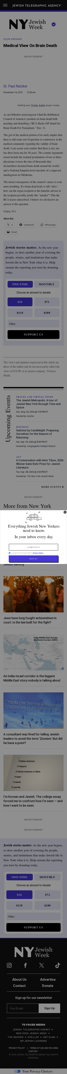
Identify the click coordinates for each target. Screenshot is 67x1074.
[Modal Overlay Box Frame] (33, 537)
